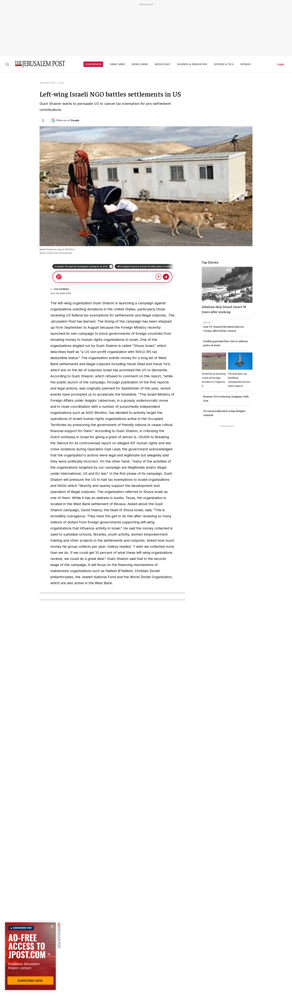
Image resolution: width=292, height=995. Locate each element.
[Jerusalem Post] (37, 64)
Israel (61, 82)
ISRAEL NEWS (117, 64)
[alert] (30, 956)
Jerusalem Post (47, 82)
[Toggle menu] (7, 64)
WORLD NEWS (140, 64)
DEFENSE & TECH (224, 64)
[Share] (43, 120)
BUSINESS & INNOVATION (192, 64)
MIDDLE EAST (163, 64)
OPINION (245, 64)
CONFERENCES (93, 64)
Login (280, 64)
